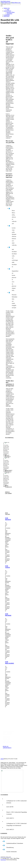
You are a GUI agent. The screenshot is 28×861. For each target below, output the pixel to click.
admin (2, 758)
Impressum (3, 859)
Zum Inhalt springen (5, 1)
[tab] (8, 518)
